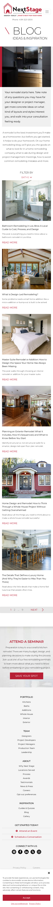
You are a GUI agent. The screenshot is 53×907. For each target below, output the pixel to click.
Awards (26, 778)
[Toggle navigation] (47, 11)
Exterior (26, 722)
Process (26, 774)
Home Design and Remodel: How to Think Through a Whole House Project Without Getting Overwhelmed (24, 506)
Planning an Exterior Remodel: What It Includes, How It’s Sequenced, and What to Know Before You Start (25, 435)
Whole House (26, 714)
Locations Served (26, 770)
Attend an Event (28, 831)
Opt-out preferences (19, 904)
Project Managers (26, 744)
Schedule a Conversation (28, 837)
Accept (26, 897)
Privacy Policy (35, 904)
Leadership (26, 752)
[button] (49, 872)
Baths (26, 706)
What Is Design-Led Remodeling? (20, 294)
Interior (26, 718)
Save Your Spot (26, 675)
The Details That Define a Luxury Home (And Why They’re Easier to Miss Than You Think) (24, 578)
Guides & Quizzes (26, 808)
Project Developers (26, 740)
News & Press (26, 786)
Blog (26, 812)
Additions (26, 710)
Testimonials (26, 782)
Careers (26, 790)
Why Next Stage (26, 766)
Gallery (26, 816)
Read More (9, 242)
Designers (26, 736)
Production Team (26, 748)
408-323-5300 (25, 19)
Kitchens (26, 702)
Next (34, 609)
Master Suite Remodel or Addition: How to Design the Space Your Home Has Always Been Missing (24, 363)
